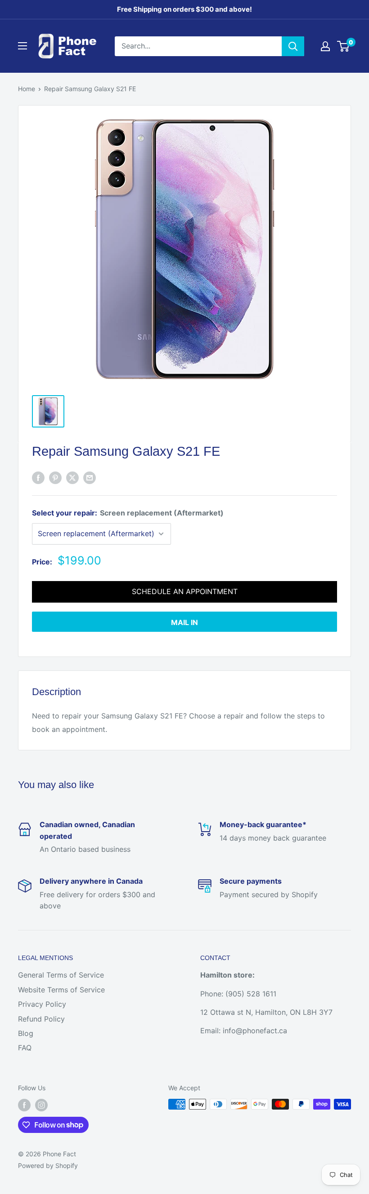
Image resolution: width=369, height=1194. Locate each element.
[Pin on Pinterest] (55, 478)
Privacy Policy (42, 1004)
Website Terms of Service (61, 989)
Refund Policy (41, 1018)
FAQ (25, 1047)
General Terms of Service (61, 974)
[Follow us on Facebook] (24, 1105)
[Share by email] (89, 478)
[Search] (293, 46)
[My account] (325, 46)
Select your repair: (128, 512)
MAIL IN (184, 622)
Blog (25, 1033)
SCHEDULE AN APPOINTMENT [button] (185, 591)
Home (26, 89)
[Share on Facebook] (38, 478)
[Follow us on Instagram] (41, 1105)
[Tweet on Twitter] (72, 478)
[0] (343, 46)
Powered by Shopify (48, 1165)
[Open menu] (22, 45)
